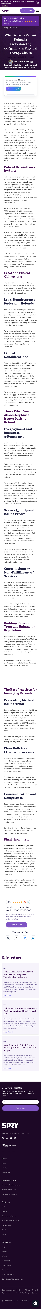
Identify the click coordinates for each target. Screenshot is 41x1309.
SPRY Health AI (8, 1151)
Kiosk (4, 1234)
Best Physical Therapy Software (12, 1279)
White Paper (6, 1260)
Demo (4, 1163)
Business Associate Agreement (8, 1291)
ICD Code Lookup (8, 1274)
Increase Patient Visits (9, 1194)
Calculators (6, 1270)
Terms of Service (35, 1291)
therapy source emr (10, 1148)
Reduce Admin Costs (9, 1189)
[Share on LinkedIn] (33, 938)
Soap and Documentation (10, 1220)
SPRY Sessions (7, 1265)
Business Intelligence (9, 1216)
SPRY (33, 869)
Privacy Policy (27, 1291)
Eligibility (5, 1211)
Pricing (4, 1168)
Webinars (5, 1256)
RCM (3, 1207)
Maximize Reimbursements (11, 1185)
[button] (37, 10)
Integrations (6, 1172)
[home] (5, 10)
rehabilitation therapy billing (16, 846)
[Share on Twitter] (16, 938)
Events (4, 1251)
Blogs (4, 1247)
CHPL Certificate (20, 1291)
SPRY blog (19, 880)
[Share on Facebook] (25, 938)
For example (8, 483)
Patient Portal (6, 1225)
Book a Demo (27, 11)
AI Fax (4, 1230)
